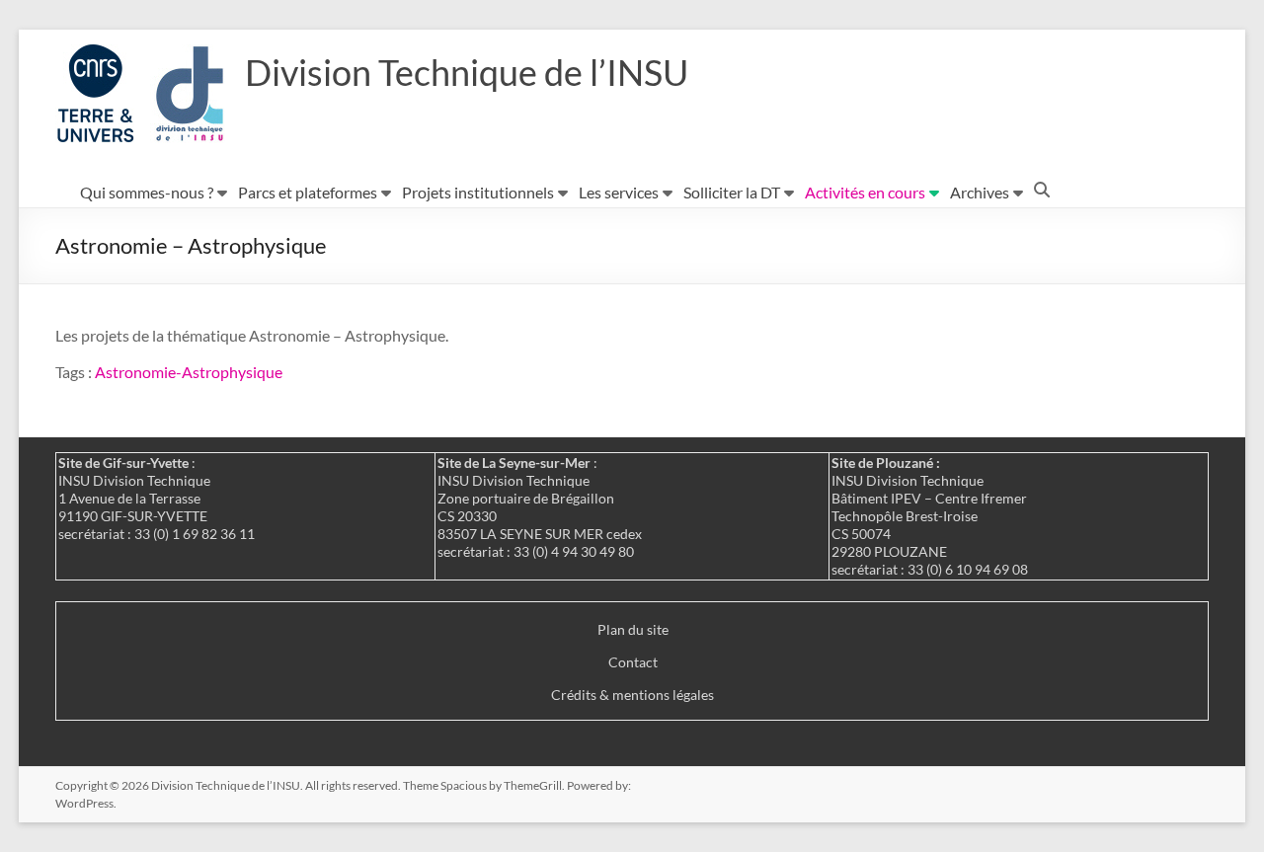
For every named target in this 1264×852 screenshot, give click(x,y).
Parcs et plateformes (307, 192)
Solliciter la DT (731, 192)
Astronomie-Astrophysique (188, 371)
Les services (619, 192)
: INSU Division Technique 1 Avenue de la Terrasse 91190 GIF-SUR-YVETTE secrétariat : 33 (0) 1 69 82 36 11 (156, 498)
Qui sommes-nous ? (146, 192)
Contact (633, 662)
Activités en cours (865, 192)
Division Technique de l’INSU (466, 72)
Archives (979, 192)
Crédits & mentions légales (632, 694)
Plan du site (633, 629)
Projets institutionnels (478, 192)
